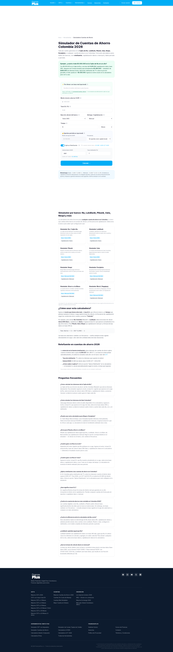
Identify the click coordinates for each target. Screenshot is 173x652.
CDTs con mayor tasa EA (38, 597)
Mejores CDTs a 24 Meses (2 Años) (39, 614)
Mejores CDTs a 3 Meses (38, 600)
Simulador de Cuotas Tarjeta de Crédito (70, 627)
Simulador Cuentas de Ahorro (39, 630)
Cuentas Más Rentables (61, 600)
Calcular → (86, 163)
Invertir (52, 3)
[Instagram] (127, 574)
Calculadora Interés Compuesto (40, 633)
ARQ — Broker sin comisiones (85, 597)
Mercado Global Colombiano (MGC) (84, 603)
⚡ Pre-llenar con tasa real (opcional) (75, 84)
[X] (136, 574)
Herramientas (79, 3)
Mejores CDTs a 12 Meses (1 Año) (41, 608)
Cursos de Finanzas (121, 627)
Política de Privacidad (94, 633)
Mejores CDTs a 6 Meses (38, 603)
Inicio (59, 37)
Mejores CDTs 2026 (37, 595)
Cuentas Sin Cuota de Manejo (62, 597)
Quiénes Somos (93, 627)
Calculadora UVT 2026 (65, 633)
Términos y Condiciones (123, 633)
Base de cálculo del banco (70, 115)
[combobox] (86, 88)
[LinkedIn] (140, 574)
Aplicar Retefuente (71, 145)
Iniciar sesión (125, 3)
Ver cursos (137, 3)
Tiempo (64, 123)
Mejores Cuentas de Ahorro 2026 (64, 595)
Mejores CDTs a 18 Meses (38, 610)
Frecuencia (90, 135)
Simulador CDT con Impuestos (40, 627)
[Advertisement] (8, 37)
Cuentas (68, 3)
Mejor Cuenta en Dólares (61, 603)
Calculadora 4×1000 (64, 630)
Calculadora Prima (36, 636)
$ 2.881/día (75, 156)
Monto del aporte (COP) (68, 135)
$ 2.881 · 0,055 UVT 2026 (102, 145)
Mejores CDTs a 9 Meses (38, 605)
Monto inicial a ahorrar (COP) (71, 98)
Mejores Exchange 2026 (83, 600)
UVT (106, 354)
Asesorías (97, 3)
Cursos (89, 3)
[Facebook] (123, 574)
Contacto (106, 3)
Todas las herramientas (65, 636)
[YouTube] (131, 574)
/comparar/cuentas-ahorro (79, 91)
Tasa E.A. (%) (65, 106)
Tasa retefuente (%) (92, 150)
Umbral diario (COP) (67, 150)
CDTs (60, 3)
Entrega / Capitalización (95, 115)
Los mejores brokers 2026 (84, 595)
